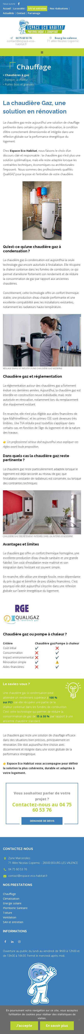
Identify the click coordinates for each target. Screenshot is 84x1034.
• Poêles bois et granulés (18, 84)
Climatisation (11, 898)
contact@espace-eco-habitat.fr (21, 42)
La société (19, 8)
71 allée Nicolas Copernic (63, 41)
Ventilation (9, 917)
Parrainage (34, 13)
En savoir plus (57, 1026)
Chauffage (9, 894)
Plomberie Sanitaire (15, 908)
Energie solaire (12, 903)
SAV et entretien (37, 8)
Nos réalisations (59, 8)
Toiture (7, 913)
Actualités (9, 13)
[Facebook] (18, 4)
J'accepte (24, 1026)
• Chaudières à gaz (16, 75)
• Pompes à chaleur (15, 80)
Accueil (7, 8)
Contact (21, 13)
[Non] (79, 1020)
